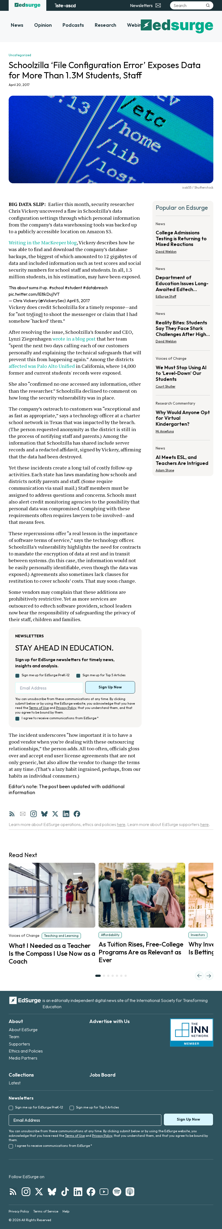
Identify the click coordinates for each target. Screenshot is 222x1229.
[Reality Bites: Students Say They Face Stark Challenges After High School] (183, 329)
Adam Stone (165, 470)
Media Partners (23, 1058)
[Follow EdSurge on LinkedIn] (78, 1191)
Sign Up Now (110, 687)
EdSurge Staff (166, 296)
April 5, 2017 (78, 300)
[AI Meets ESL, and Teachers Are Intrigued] (183, 458)
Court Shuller (165, 386)
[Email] (22, 814)
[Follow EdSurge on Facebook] (91, 1191)
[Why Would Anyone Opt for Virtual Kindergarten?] (183, 419)
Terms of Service (45, 1211)
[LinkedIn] (66, 814)
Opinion (43, 25)
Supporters (19, 1044)
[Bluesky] (44, 814)
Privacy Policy (66, 708)
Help (66, 1211)
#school (56, 287)
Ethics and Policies (26, 1051)
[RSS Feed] (12, 814)
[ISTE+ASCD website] (65, 5)
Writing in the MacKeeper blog (43, 242)
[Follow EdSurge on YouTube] (104, 1191)
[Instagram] (33, 814)
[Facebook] (77, 814)
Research (105, 25)
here (121, 824)
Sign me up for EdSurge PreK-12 (46, 675)
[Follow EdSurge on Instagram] (26, 1191)
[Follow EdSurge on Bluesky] (52, 1191)
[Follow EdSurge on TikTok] (65, 1191)
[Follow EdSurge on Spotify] (117, 1191)
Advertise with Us (109, 1021)
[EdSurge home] (27, 5)
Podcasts (73, 25)
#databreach (95, 287)
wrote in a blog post (74, 338)
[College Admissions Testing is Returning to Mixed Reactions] (183, 239)
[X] (55, 814)
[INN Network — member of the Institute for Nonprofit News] (191, 1032)
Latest (15, 1082)
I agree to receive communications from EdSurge (60, 718)
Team (14, 1036)
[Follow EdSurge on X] (39, 1191)
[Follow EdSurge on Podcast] (130, 1191)
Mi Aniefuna (165, 431)
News (17, 25)
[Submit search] (208, 5)
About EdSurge (23, 1029)
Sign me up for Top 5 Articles (104, 675)
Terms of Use (39, 708)
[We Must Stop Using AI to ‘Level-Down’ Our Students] (183, 374)
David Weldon (166, 251)
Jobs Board (102, 1075)
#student (73, 287)
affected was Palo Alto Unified (42, 366)
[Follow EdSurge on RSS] (13, 1191)
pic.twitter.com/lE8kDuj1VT (34, 294)
